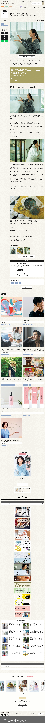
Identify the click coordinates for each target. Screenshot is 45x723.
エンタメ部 (26, 7)
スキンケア (3, 415)
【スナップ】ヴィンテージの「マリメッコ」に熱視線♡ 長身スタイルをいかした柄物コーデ (15, 653)
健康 (2, 7)
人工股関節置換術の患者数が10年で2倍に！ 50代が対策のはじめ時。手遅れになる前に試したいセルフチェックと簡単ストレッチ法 (36, 633)
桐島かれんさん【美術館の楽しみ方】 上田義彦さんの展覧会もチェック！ (20, 73)
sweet (23, 717)
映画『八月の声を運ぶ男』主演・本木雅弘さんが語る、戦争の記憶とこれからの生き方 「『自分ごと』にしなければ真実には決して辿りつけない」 (33, 350)
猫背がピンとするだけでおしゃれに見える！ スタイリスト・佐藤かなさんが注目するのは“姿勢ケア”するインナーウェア (33, 411)
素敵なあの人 (10, 719)
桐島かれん (3, 25)
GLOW (9, 720)
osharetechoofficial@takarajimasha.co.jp (28, 275)
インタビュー (26, 324)
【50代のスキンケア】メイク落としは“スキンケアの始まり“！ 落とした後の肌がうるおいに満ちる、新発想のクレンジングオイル (11, 411)
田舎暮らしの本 (23, 720)
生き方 (7, 25)
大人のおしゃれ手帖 (19, 717)
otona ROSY (18, 719)
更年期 (11, 7)
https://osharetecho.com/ (24, 274)
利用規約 (17, 713)
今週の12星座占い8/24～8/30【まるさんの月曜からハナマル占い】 (36, 653)
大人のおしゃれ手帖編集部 (39, 20)
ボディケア (25, 415)
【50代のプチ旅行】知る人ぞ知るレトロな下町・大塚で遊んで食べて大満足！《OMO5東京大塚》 (33, 380)
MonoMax (11, 720)
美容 (2, 413)
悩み (28, 415)
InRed (14, 717)
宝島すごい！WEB (10, 721)
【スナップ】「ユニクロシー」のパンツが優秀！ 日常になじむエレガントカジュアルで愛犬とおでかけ (36, 625)
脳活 (44, 7)
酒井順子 (9, 324)
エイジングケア (8, 415)
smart (15, 720)
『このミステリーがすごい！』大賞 (19, 721)
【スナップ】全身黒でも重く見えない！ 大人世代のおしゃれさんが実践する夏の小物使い (36, 639)
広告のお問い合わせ (34, 713)
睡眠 (2, 445)
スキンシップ (6, 354)
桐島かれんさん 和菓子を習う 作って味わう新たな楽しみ (18, 76)
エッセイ (12, 282)
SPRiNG (22, 719)
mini (26, 717)
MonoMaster (19, 720)
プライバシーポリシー (26, 713)
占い (21, 7)
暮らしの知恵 (6, 445)
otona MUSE (26, 719)
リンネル (14, 719)
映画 (29, 324)
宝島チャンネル (10, 717)
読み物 (6, 324)
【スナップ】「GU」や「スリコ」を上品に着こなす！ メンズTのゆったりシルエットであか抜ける (15, 646)
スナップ (16, 7)
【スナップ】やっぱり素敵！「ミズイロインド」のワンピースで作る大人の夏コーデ (15, 639)
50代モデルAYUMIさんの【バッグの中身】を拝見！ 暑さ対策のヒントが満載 (36, 646)
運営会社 (21, 713)
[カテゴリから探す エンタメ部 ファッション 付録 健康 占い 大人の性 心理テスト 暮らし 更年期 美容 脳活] (22, 666)
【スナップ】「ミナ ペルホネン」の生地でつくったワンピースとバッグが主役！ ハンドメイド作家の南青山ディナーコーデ (15, 626)
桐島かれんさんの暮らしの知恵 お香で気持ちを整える (19, 79)
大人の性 (6, 352)
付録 (6, 7)
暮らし (39, 7)
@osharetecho (23, 273)
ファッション (33, 7)
